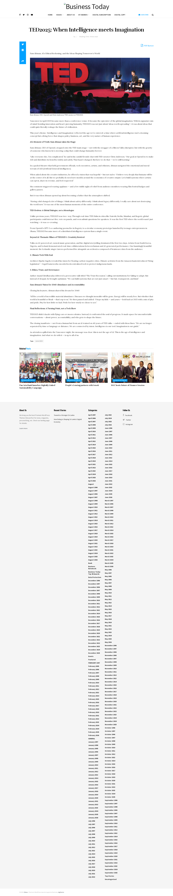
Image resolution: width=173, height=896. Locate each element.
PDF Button (149, 45)
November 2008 (111, 662)
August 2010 (92, 507)
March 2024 (109, 560)
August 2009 (92, 504)
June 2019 (108, 477)
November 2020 (111, 701)
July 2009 (91, 837)
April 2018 (92, 458)
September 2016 (111, 843)
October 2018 (110, 774)
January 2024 (93, 811)
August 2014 (92, 520)
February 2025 (93, 732)
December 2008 (94, 594)
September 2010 (111, 823)
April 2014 (92, 445)
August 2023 (92, 550)
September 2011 (111, 827)
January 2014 (93, 778)
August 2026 (92, 560)
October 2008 (110, 741)
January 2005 (93, 748)
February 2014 (93, 696)
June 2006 (108, 435)
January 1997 (93, 742)
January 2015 (93, 781)
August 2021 (92, 543)
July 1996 (91, 821)
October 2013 (110, 757)
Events (90, 656)
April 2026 (92, 481)
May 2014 (108, 606)
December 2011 (94, 604)
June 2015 (108, 464)
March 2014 (109, 530)
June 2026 (108, 497)
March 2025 (109, 563)
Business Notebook (28, 380)
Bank (90, 563)
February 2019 (93, 712)
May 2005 (108, 576)
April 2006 (92, 418)
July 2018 (91, 867)
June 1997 (108, 431)
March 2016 (109, 537)
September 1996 (111, 800)
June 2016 (108, 468)
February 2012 (93, 689)
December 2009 (94, 597)
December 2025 (94, 653)
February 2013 (93, 692)
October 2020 (110, 780)
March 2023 (109, 557)
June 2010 (108, 448)
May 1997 (108, 573)
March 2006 (109, 504)
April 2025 (92, 477)
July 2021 (91, 874)
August (91, 484)
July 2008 (91, 834)
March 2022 (109, 553)
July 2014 (91, 854)
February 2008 (93, 676)
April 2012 (92, 438)
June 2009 (108, 445)
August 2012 (92, 514)
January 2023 (93, 808)
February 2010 (93, 683)
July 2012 (91, 847)
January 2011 (93, 768)
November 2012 (111, 675)
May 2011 (108, 596)
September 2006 (111, 810)
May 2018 (108, 619)
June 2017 (108, 471)
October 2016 (110, 767)
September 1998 (111, 807)
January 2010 (93, 765)
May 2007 (108, 583)
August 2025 (92, 557)
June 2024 (108, 491)
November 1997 (111, 649)
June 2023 (108, 487)
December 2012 (94, 607)
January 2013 (93, 775)
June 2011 (108, 451)
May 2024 (108, 636)
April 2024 (92, 474)
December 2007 (94, 590)
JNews (26, 892)
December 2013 (94, 610)
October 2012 (110, 754)
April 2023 (92, 471)
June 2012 (108, 454)
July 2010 (91, 841)
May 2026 (108, 642)
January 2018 (93, 791)
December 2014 (94, 613)
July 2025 (108, 421)
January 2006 (93, 752)
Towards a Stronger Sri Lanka (64, 415)
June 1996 (108, 428)
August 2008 (92, 501)
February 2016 (93, 702)
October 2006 (110, 734)
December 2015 (94, 617)
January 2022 (93, 804)
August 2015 (92, 524)
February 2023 (93, 722)
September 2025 (111, 873)
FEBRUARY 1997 (94, 663)
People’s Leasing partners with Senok (82, 385)
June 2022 (108, 484)
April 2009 (92, 428)
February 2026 (93, 735)
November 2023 (111, 715)
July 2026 (108, 425)
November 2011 (111, 672)
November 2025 (111, 724)
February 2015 (93, 699)
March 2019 (109, 547)
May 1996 (108, 570)
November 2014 (111, 682)
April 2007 (92, 421)
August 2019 (92, 537)
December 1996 (94, 580)
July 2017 (91, 864)
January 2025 (93, 814)
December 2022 (94, 640)
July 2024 (108, 418)
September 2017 (111, 846)
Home (50, 15)
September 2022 (111, 863)
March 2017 (109, 540)
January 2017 (93, 788)
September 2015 (111, 840)
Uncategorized (111, 879)
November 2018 (111, 695)
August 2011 (92, 510)
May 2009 (108, 589)
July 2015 (91, 857)
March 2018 (109, 543)
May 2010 (108, 593)
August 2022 (92, 547)
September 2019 (111, 853)
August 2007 (92, 497)
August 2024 (92, 553)
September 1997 (111, 803)
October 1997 (110, 731)
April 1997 (92, 415)
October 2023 (110, 790)
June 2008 (108, 441)
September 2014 (111, 836)
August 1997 (92, 491)
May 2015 (108, 609)
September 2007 (111, 813)
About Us (71, 15)
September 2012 (111, 830)
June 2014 (108, 461)
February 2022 (93, 719)
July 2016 (91, 860)
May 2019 (108, 622)
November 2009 (111, 665)
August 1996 (92, 487)
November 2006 (111, 652)
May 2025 (108, 639)
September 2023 (111, 866)
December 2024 (94, 650)
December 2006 (94, 587)
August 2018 (92, 533)
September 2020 (111, 856)
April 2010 (92, 431)
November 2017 (111, 692)
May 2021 (108, 626)
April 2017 (92, 454)
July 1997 (91, 824)
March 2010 (109, 517)
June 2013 (108, 458)
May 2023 (108, 632)
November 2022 (111, 708)
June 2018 (108, 474)
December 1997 (94, 584)
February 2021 (93, 716)
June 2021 (108, 481)
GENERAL (91, 739)
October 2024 (110, 794)
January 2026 (93, 818)
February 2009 (93, 679)
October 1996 (110, 728)
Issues (59, 15)
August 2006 (92, 494)
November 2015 (111, 685)
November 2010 (111, 668)
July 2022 (91, 877)
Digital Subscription (102, 15)
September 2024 (111, 869)
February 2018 (93, 709)
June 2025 (39, 341)
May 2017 (108, 616)
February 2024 (93, 725)
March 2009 (109, 514)
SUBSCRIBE (144, 15)
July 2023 (108, 415)
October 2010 (110, 748)
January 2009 (93, 762)
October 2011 (110, 751)
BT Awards (82, 15)
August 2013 (92, 517)
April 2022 (92, 468)
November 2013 (111, 678)
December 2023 (94, 646)
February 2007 (93, 673)
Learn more (23, 428)
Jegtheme (61, 892)
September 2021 (111, 859)
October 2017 (110, 771)
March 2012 (109, 524)
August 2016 (92, 527)
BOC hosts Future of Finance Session (128, 385)
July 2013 (91, 851)
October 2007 (110, 738)
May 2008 (108, 586)
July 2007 (91, 831)
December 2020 (94, 633)
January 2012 (93, 772)
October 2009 (110, 744)
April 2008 (92, 425)
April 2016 (92, 451)
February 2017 (93, 706)
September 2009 (111, 820)
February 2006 (93, 669)
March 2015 (109, 533)
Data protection (94, 577)
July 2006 (91, 827)
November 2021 (111, 705)
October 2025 (110, 797)
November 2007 (111, 659)
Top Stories (109, 876)
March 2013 (109, 527)
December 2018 (94, 627)
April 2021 (92, 464)
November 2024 (111, 718)
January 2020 (93, 798)
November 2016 (111, 688)
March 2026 (109, 566)
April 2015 (92, 448)
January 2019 (93, 795)
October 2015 (110, 764)
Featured (92, 660)
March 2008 (109, 510)
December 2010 (94, 600)
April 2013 (92, 441)
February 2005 (93, 666)
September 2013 (111, 833)
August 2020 (92, 540)
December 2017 (94, 623)
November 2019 (111, 698)
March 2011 (109, 520)
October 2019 (110, 777)
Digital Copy (120, 15)
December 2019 (94, 630)
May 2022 (108, 629)
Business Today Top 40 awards (94, 573)
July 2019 (91, 870)
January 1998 (93, 745)
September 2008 (111, 817)
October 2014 (110, 761)
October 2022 (110, 787)
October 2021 (110, 784)
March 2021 (109, 550)
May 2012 (108, 599)
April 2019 (92, 461)
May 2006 (108, 580)
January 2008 (93, 758)
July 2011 (91, 844)
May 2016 (108, 612)
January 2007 (93, 755)
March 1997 (109, 501)
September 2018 (111, 850)
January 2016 (93, 785)
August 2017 (92, 530)
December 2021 (94, 636)
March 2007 (109, 507)
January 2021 (93, 801)
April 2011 (92, 435)
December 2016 (94, 620)
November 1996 (111, 645)
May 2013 (108, 603)
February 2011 (93, 686)
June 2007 (108, 438)
